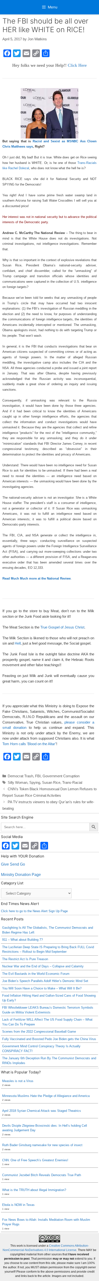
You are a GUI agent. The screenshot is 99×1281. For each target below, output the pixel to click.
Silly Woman (17, 782)
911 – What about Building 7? (22, 939)
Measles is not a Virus (17, 1081)
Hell (18, 643)
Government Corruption (61, 776)
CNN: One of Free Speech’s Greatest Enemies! (35, 1160)
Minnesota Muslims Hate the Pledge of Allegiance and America (46, 1096)
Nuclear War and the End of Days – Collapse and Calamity (43, 966)
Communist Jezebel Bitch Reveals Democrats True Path (41, 1175)
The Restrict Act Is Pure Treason (25, 959)
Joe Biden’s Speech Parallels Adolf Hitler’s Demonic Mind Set (45, 981)
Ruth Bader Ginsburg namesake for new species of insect (42, 1145)
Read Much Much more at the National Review (36, 578)
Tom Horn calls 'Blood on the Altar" (29, 744)
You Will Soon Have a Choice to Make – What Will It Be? (41, 988)
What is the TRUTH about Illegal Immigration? (34, 1190)
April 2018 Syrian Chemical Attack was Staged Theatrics (41, 1111)
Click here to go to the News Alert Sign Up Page (34, 911)
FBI (38, 776)
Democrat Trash (20, 776)
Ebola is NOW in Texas (18, 1205)
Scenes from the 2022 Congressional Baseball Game (39, 1031)
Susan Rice (51, 782)
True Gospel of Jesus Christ (62, 627)
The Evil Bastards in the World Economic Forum (35, 974)
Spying (34, 782)
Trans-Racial (72, 782)
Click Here (77, 65)
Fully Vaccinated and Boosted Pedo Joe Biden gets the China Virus (49, 1039)
